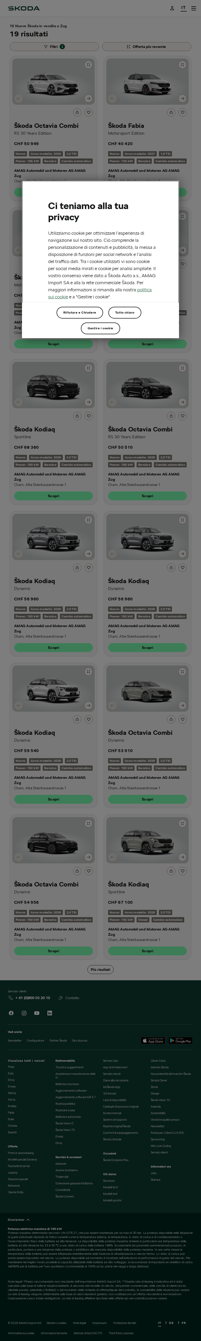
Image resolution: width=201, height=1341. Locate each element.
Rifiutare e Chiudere (79, 312)
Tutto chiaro (125, 312)
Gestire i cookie (100, 328)
